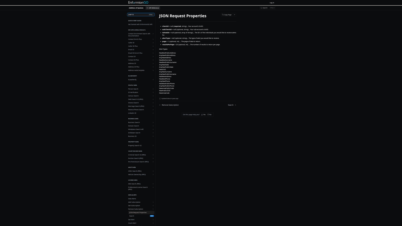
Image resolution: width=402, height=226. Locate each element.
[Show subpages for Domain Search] (153, 126)
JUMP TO (140, 14)
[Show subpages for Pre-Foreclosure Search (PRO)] (153, 162)
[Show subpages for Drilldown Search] (153, 133)
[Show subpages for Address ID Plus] (153, 67)
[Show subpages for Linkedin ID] (153, 113)
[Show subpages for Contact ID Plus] (153, 60)
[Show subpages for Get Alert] (153, 219)
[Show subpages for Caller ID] (153, 43)
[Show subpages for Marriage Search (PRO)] (153, 106)
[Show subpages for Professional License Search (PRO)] (153, 187)
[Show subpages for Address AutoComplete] (153, 70)
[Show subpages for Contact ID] (153, 56)
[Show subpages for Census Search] (153, 96)
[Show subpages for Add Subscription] (153, 202)
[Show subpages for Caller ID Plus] (153, 46)
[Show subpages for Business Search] (153, 122)
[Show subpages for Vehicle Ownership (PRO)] (153, 174)
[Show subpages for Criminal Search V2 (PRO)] (153, 155)
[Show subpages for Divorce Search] (153, 103)
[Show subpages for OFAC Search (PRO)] (153, 171)
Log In (272, 3)
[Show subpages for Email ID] (153, 49)
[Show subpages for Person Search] (153, 89)
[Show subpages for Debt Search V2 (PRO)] (153, 99)
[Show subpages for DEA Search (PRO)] (153, 184)
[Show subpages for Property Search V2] (153, 145)
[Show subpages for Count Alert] (153, 223)
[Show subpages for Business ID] (153, 136)
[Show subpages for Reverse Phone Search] (153, 109)
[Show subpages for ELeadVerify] (153, 79)
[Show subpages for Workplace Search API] (153, 129)
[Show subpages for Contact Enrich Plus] (153, 39)
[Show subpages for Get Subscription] (153, 205)
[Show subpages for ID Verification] (153, 92)
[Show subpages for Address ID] (153, 63)
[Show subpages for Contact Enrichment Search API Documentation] (153, 34)
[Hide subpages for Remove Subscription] (153, 209)
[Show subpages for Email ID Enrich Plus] (153, 53)
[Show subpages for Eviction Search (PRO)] (153, 158)
